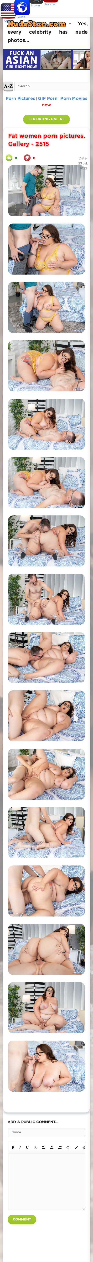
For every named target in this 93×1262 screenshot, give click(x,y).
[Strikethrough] (35, 1148)
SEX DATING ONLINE (46, 119)
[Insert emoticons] (68, 1148)
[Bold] (13, 1148)
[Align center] (52, 1148)
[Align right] (60, 1148)
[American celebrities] (7, 9)
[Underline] (27, 1148)
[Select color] (76, 1148)
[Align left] (44, 1148)
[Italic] (20, 1148)
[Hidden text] (84, 1148)
